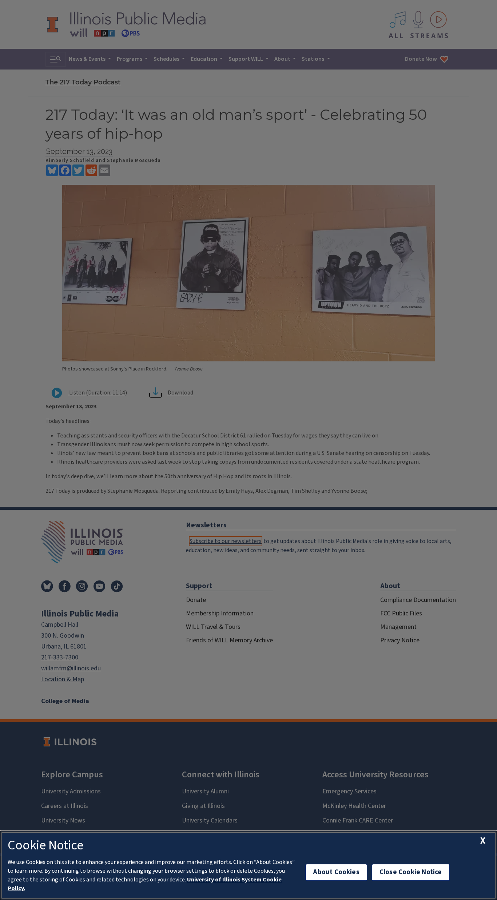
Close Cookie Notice (410, 872)
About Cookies (336, 872)
